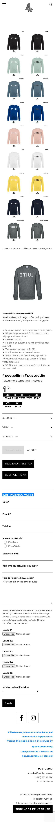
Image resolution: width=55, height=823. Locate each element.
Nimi (5, 502)
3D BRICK (7, 436)
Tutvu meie (10, 380)
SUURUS (7, 418)
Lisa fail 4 (7, 662)
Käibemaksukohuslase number (20, 565)
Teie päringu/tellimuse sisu (17, 578)
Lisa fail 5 (7, 673)
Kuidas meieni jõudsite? (15, 687)
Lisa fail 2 (7, 640)
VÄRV (5, 427)
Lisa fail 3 (7, 651)
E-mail (6, 514)
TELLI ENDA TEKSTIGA (18, 463)
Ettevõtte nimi (10, 553)
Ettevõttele (14, 546)
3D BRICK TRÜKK (15, 474)
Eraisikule (13, 542)
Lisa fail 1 (7, 630)
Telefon (6, 526)
